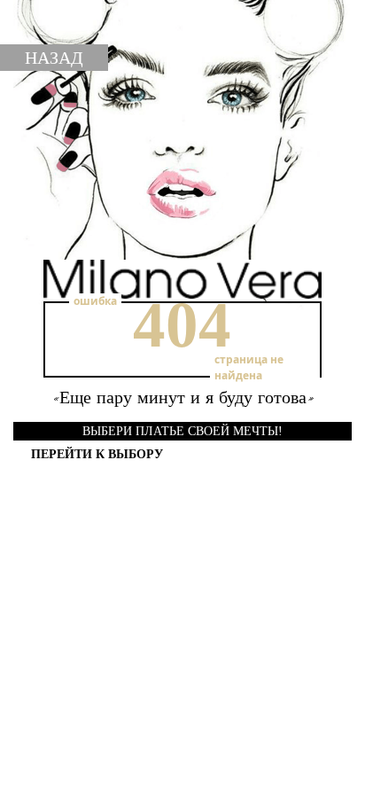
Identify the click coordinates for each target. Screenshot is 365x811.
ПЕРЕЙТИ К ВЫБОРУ (97, 454)
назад (54, 57)
